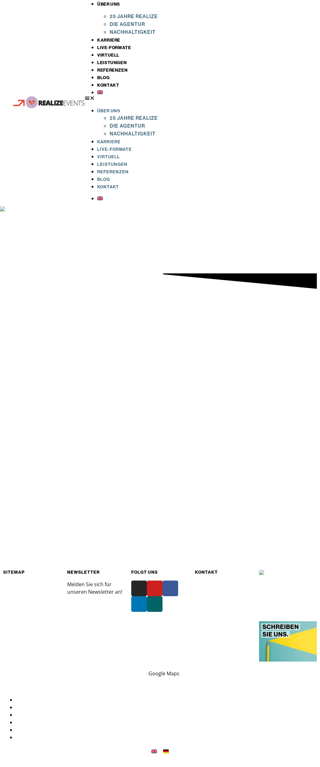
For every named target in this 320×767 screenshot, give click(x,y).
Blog (103, 77)
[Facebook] (170, 588)
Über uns (108, 4)
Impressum (29, 707)
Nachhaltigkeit (133, 32)
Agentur (12, 591)
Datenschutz (31, 699)
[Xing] (154, 604)
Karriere (108, 40)
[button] (199, 98)
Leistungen (112, 62)
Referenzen (112, 70)
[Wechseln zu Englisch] (205, 92)
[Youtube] (154, 588)
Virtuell (108, 55)
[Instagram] (139, 588)
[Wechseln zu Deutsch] (166, 751)
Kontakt (108, 85)
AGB (21, 714)
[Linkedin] (139, 604)
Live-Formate (114, 47)
